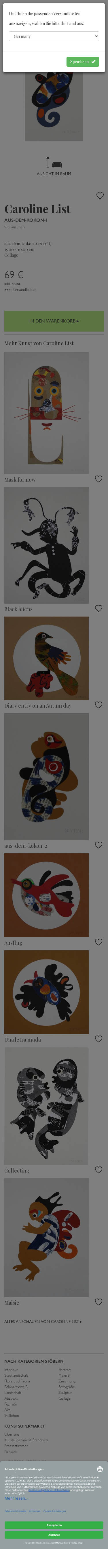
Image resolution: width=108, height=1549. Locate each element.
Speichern (80, 61)
